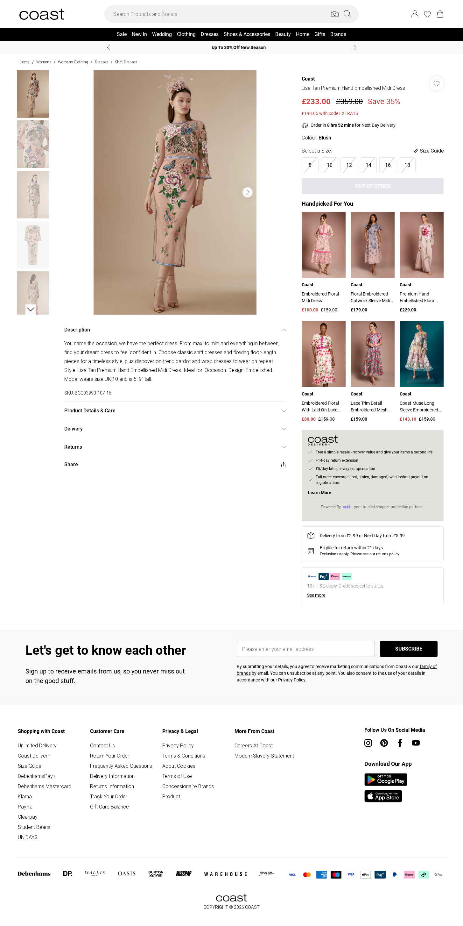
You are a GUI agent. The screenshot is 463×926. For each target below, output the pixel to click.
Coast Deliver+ (34, 755)
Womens (43, 62)
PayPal (25, 806)
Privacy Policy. (292, 679)
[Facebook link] (400, 743)
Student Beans (34, 827)
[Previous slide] (108, 47)
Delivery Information (112, 776)
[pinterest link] (384, 743)
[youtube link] (416, 743)
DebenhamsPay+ (37, 776)
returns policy (387, 554)
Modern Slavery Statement (264, 755)
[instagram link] (368, 743)
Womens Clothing (73, 62)
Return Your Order (109, 755)
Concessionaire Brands (188, 786)
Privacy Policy (178, 745)
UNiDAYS (28, 837)
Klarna (25, 796)
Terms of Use (177, 776)
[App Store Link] (385, 787)
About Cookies (178, 766)
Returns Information (112, 786)
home (24, 62)
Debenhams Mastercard (44, 786)
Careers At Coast (254, 745)
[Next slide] (355, 47)
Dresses (101, 62)
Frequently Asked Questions (121, 766)
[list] (175, 192)
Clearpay (28, 817)
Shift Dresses (126, 62)
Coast (308, 79)
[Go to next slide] (247, 192)
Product (171, 796)
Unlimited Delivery (37, 745)
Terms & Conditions (183, 755)
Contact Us (102, 745)
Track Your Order (108, 796)
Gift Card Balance (109, 806)
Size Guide (29, 766)
